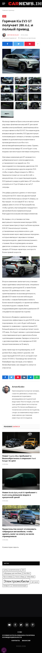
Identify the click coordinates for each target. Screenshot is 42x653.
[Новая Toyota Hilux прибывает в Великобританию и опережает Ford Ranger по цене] (21, 442)
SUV (23, 570)
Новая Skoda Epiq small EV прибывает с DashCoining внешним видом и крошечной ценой (19, 495)
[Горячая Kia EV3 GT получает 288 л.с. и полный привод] (21, 61)
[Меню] (3, 3)
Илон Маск (27, 573)
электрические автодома (19, 586)
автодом (35, 582)
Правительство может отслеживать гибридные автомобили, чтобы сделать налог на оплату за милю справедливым (19, 533)
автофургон (6, 586)
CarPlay (5, 570)
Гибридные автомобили (12, 573)
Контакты (16, 640)
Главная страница (8, 10)
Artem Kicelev (13, 35)
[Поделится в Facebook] (7, 44)
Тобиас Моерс (30, 577)
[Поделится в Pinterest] (29, 44)
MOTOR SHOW (14, 570)
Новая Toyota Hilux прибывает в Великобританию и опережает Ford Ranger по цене (19, 458)
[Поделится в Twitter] (18, 44)
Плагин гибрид (19, 577)
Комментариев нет (10, 38)
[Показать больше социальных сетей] (38, 44)
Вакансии (26, 640)
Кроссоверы (8, 577)
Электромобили (16, 581)
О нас (20, 632)
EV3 (4, 16)
